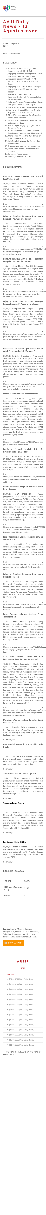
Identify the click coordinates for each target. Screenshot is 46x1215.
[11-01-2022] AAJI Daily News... (21, 1045)
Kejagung (8, 624)
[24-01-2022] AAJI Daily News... (21, 1005)
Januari (10, 974)
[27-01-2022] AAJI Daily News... (21, 989)
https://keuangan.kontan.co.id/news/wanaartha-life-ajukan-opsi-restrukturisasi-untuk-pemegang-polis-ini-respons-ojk (24, 386)
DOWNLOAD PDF (15, 943)
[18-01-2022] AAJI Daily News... (21, 1025)
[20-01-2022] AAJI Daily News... (21, 1015)
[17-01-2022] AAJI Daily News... (21, 1030)
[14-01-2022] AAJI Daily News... (21, 1035)
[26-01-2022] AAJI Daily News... (21, 995)
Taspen (27, 635)
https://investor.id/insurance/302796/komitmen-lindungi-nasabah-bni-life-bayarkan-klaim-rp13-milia (24, 479)
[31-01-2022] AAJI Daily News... (21, 979)
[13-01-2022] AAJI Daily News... (21, 1040)
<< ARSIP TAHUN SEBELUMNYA (16, 1052)
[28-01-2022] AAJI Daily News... (21, 984)
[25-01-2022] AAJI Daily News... (21, 1000)
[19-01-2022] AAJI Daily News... (21, 1020)
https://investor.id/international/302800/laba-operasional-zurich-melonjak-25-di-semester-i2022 (23, 567)
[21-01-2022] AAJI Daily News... (21, 1010)
